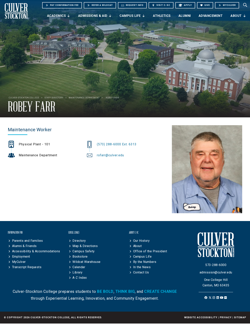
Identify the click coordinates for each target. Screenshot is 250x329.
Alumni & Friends (24, 246)
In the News (142, 267)
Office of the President (150, 251)
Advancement (211, 16)
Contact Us (141, 272)
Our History (141, 241)
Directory (79, 241)
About (236, 16)
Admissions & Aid (92, 16)
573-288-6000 (215, 265)
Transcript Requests (27, 267)
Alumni (185, 16)
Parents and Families (27, 241)
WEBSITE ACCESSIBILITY (200, 317)
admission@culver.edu (216, 272)
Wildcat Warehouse (86, 262)
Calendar (78, 267)
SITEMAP (240, 317)
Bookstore (80, 256)
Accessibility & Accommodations (36, 251)
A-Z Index (79, 278)
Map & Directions (85, 246)
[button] (206, 297)
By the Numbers (144, 262)
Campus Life (130, 16)
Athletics (162, 16)
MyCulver (19, 262)
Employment (21, 256)
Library (77, 272)
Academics (56, 16)
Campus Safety (83, 251)
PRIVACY (226, 317)
